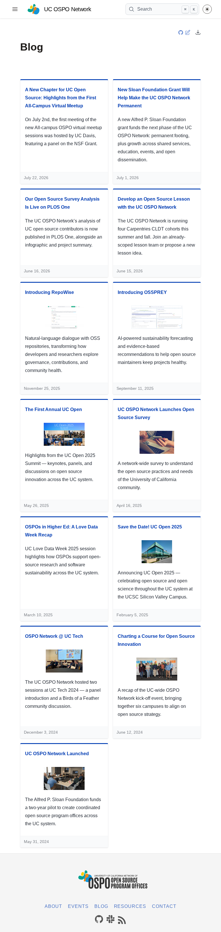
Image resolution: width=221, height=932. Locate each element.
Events (78, 906)
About (53, 906)
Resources (130, 906)
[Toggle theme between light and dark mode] (207, 9)
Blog (101, 906)
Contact (164, 906)
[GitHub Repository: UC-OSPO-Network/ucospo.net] (181, 32)
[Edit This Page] (188, 32)
